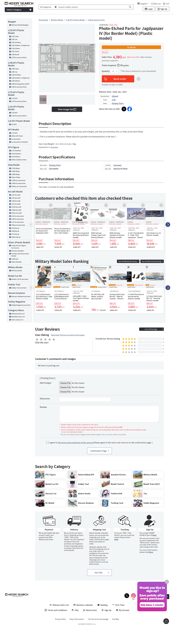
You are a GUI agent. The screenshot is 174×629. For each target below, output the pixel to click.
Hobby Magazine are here (20, 305)
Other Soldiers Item (18, 159)
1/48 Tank (14, 69)
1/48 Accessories (17, 219)
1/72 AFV (14, 133)
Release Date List (18, 313)
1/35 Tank (14, 36)
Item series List (17, 320)
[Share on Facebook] (129, 109)
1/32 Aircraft (15, 195)
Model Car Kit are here (19, 279)
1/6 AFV (14, 124)
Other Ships (15, 177)
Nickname (45, 398)
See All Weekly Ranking (127, 261)
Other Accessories (18, 225)
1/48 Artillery (16, 75)
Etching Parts (118, 103)
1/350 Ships (15, 171)
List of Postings (151, 329)
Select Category (14, 9)
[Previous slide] (31, 224)
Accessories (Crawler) (19, 142)
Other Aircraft (16, 213)
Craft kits (14, 259)
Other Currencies (146, 57)
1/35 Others (15, 48)
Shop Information (77, 619)
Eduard (115, 96)
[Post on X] (124, 109)
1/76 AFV (14, 98)
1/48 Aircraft (15, 201)
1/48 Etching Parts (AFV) (20, 84)
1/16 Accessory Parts (19, 116)
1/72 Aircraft (15, 204)
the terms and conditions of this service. (75, 442)
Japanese (54, 147)
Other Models (16, 262)
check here (76, 548)
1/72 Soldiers (16, 150)
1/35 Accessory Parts (19, 57)
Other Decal (15, 237)
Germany (118, 165)
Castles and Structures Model (20, 254)
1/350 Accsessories (18, 183)
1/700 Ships (15, 168)
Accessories (15, 139)
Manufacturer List (18, 316)
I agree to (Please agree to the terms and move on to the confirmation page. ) (101, 442)
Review (43, 406)
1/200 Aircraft (16, 210)
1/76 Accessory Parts (19, 101)
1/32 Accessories (17, 216)
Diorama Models (17, 251)
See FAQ (98, 572)
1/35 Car (14, 39)
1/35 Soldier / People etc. (20, 45)
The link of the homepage (98, 619)
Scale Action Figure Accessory (18, 246)
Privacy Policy (60, 619)
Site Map (115, 619)
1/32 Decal (15, 228)
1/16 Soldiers (16, 153)
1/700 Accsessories (18, 180)
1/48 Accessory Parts (19, 87)
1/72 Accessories (17, 222)
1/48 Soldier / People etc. (20, 78)
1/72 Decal (15, 234)
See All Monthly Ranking (151, 261)
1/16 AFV (14, 112)
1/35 (114, 99)
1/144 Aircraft (16, 207)
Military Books (16, 270)
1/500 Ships (15, 174)
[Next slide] (167, 224)
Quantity (106, 71)
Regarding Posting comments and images (68, 335)
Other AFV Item (17, 136)
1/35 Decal (15, 54)
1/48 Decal (15, 231)
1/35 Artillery (16, 42)
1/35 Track (15, 51)
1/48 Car (14, 72)
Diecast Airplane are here (20, 296)
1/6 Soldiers (15, 156)
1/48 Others (15, 81)
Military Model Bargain (20, 25)
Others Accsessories (19, 186)
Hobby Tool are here (18, 288)
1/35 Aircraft (15, 198)
